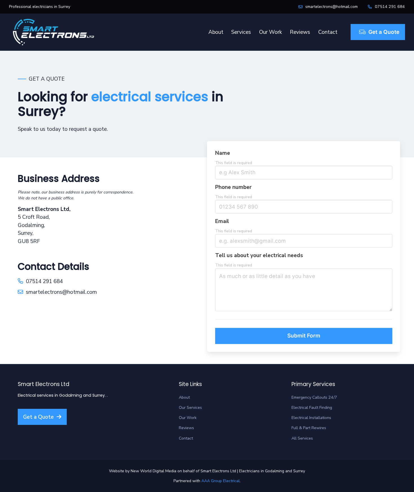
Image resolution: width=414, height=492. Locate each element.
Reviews (300, 32)
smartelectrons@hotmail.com (331, 6)
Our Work (270, 32)
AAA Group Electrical (220, 481)
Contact (327, 32)
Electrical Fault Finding (311, 407)
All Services (302, 438)
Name (222, 153)
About (215, 32)
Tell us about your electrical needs (259, 255)
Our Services (190, 407)
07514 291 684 (390, 6)
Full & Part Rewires (308, 428)
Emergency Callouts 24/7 (314, 397)
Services (241, 32)
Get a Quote (383, 32)
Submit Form (303, 335)
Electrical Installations (311, 417)
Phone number (233, 187)
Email (222, 221)
